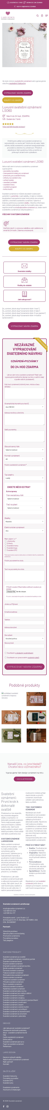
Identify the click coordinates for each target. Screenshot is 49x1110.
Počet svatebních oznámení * (15, 465)
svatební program (10, 187)
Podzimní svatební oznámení (14, 979)
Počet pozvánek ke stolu (13, 560)
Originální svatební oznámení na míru (16, 966)
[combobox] (24, 407)
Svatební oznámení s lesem (13, 1004)
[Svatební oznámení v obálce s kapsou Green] (12, 736)
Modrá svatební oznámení (12, 977)
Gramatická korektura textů (16, 403)
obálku (26, 203)
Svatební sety (8, 1083)
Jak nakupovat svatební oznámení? (16, 1028)
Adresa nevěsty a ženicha (14, 413)
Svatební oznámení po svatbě (14, 957)
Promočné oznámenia (11, 936)
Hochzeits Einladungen (11, 1089)
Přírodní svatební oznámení (13, 982)
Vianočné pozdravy (10, 931)
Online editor (7, 1039)
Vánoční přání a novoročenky (14, 933)
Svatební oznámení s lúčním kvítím (16, 1007)
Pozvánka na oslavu (10, 938)
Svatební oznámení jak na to (13, 1042)
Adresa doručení (10, 627)
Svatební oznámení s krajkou (14, 998)
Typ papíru (9, 474)
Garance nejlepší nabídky (12, 1057)
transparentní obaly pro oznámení (16, 173)
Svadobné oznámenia (11, 1087)
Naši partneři (8, 1062)
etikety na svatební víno (12, 178)
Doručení (8, 635)
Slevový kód (9, 643)
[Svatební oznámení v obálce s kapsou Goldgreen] (37, 717)
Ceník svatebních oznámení (13, 1037)
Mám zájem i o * (10, 539)
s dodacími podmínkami (24, 653)
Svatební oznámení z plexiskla (14, 1016)
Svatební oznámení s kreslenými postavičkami (20, 1000)
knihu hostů (7, 189)
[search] (37, 16)
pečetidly (14, 196)
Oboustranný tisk (11, 446)
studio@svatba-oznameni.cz (26, 207)
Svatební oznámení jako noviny (14, 991)
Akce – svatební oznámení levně (15, 1032)
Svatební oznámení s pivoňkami (15, 1009)
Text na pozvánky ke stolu (14, 569)
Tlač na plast (11, 504)
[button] (46, 15)
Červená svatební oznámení (13, 970)
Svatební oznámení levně (12, 961)
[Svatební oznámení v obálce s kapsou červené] (12, 699)
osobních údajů (33, 657)
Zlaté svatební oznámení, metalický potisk (19, 959)
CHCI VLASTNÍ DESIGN (24, 779)
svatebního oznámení (23, 81)
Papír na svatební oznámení (13, 1044)
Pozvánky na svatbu (10, 1078)
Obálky (7, 518)
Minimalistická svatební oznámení (16, 975)
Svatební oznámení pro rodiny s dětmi (17, 993)
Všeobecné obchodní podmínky (14, 1030)
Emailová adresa (10, 612)
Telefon (7, 619)
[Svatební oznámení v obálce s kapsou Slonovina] (37, 736)
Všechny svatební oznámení (15, 214)
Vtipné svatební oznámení (13, 964)
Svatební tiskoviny (10, 1076)
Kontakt (6, 1064)
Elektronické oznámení (14, 527)
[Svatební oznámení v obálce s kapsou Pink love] (37, 699)
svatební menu (8, 184)
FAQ (4, 1035)
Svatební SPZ (8, 1080)
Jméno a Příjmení (11, 604)
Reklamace (7, 1046)
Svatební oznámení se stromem (15, 1014)
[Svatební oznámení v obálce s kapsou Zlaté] (12, 717)
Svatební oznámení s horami (13, 995)
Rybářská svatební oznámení (14, 989)
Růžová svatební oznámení (13, 986)
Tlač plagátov (8, 940)
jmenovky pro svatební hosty (14, 175)
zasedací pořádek (10, 182)
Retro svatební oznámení (12, 984)
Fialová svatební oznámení (13, 973)
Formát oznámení (11, 455)
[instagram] (7, 1106)
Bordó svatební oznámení (12, 968)
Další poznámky (10, 429)
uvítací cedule (8, 180)
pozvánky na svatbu (11, 171)
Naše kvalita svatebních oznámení (16, 1059)
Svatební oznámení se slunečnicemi (16, 1011)
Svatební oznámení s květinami (15, 1002)
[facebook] (3, 1106)
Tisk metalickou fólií (14, 495)
